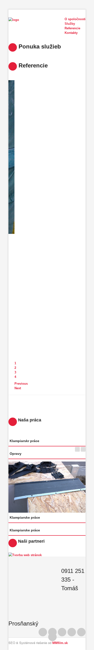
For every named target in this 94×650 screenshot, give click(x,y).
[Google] (81, 632)
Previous (21, 383)
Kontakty (71, 33)
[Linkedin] (62, 632)
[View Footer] (52, 637)
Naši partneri (31, 541)
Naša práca (29, 420)
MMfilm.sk (60, 643)
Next (17, 388)
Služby (70, 23)
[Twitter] (71, 632)
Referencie (32, 65)
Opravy (15, 454)
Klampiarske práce (25, 517)
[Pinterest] (52, 632)
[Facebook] (43, 632)
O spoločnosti (75, 19)
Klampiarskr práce (24, 441)
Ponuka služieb (39, 46)
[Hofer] (25, 555)
